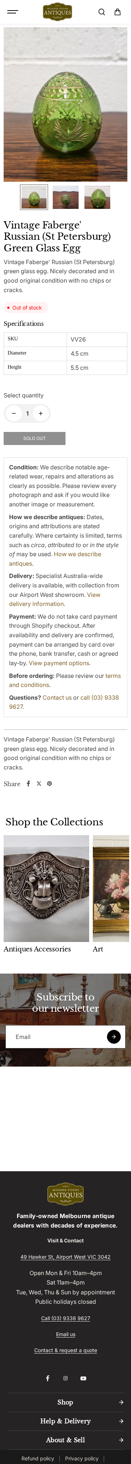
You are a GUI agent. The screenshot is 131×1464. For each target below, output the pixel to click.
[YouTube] (83, 1378)
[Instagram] (65, 1378)
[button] (118, 12)
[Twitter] (39, 783)
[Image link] (65, 1194)
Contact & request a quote (65, 1350)
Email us (65, 1334)
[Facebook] (28, 783)
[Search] (102, 12)
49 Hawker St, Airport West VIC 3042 (65, 1257)
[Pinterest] (49, 783)
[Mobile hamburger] (13, 12)
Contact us (57, 697)
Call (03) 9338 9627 (65, 1318)
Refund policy (37, 1458)
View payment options (59, 663)
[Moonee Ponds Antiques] (57, 12)
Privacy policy (82, 1458)
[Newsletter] (114, 1037)
